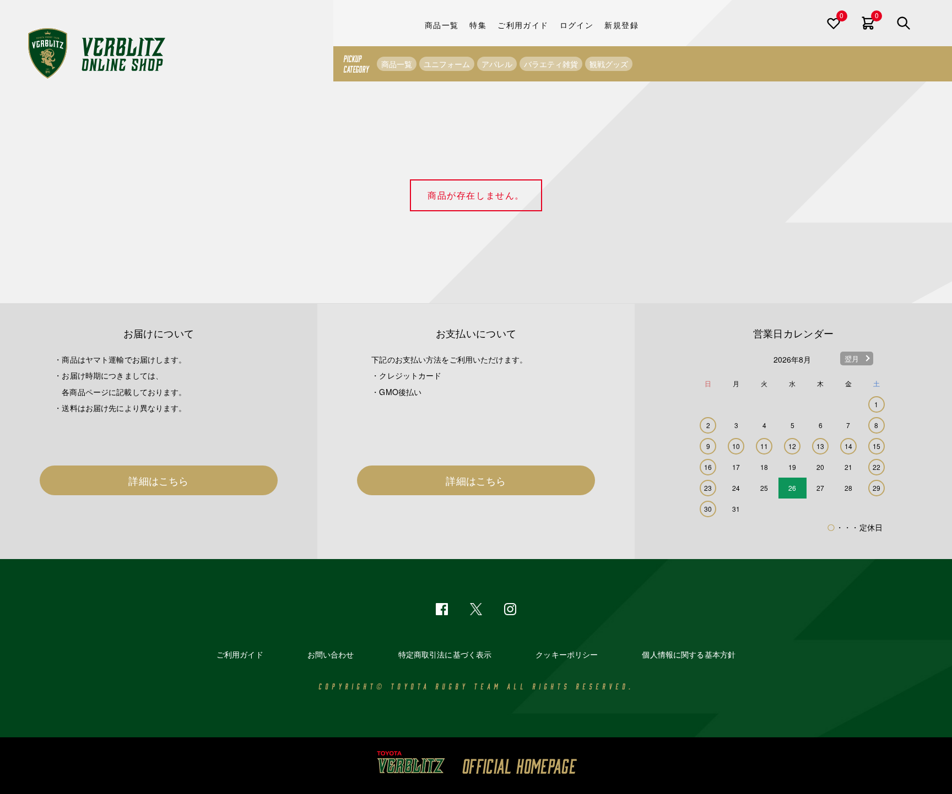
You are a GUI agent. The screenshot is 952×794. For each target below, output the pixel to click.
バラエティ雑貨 (551, 63)
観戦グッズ (608, 63)
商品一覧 (396, 63)
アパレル (497, 63)
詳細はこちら (158, 480)
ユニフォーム (447, 63)
